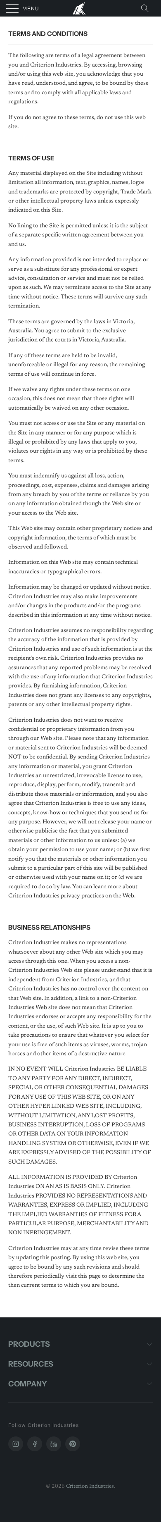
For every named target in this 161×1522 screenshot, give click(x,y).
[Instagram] (15, 1443)
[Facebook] (34, 1443)
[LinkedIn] (53, 1443)
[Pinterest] (72, 1443)
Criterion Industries (90, 1486)
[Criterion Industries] (80, 8)
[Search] (147, 8)
